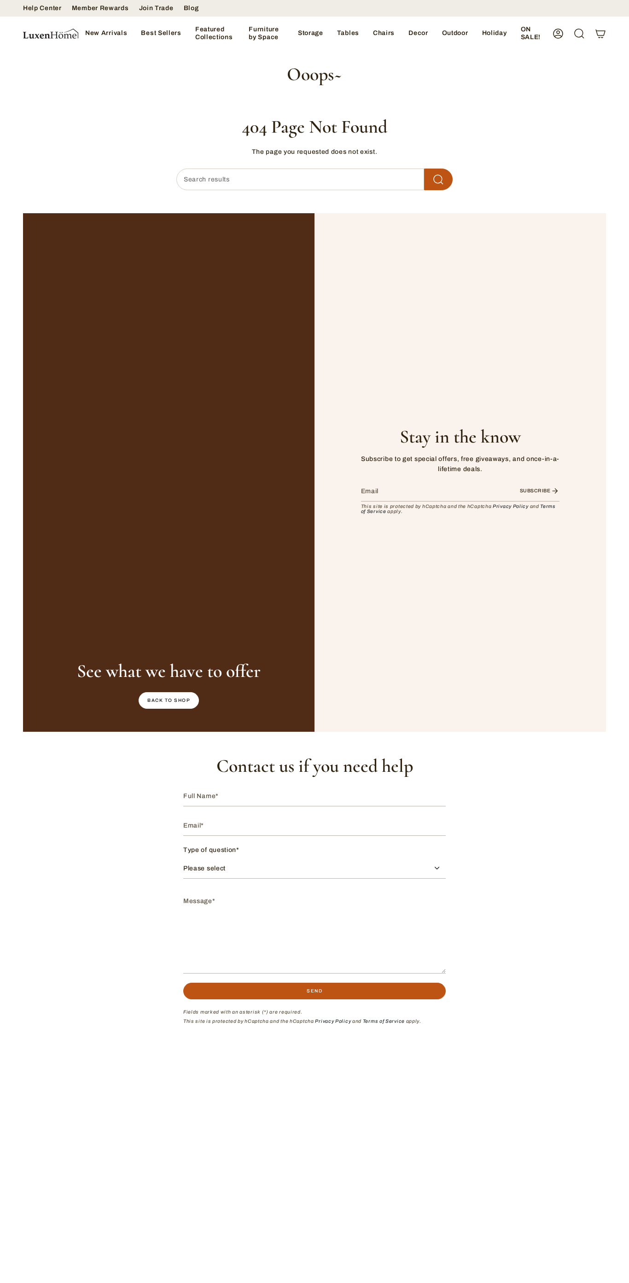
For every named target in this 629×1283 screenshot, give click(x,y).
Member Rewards (100, 8)
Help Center (42, 8)
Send (314, 990)
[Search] (438, 179)
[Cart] (600, 33)
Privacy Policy (511, 506)
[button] (215, 33)
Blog (191, 8)
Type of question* (211, 849)
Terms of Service (384, 1021)
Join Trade (156, 8)
